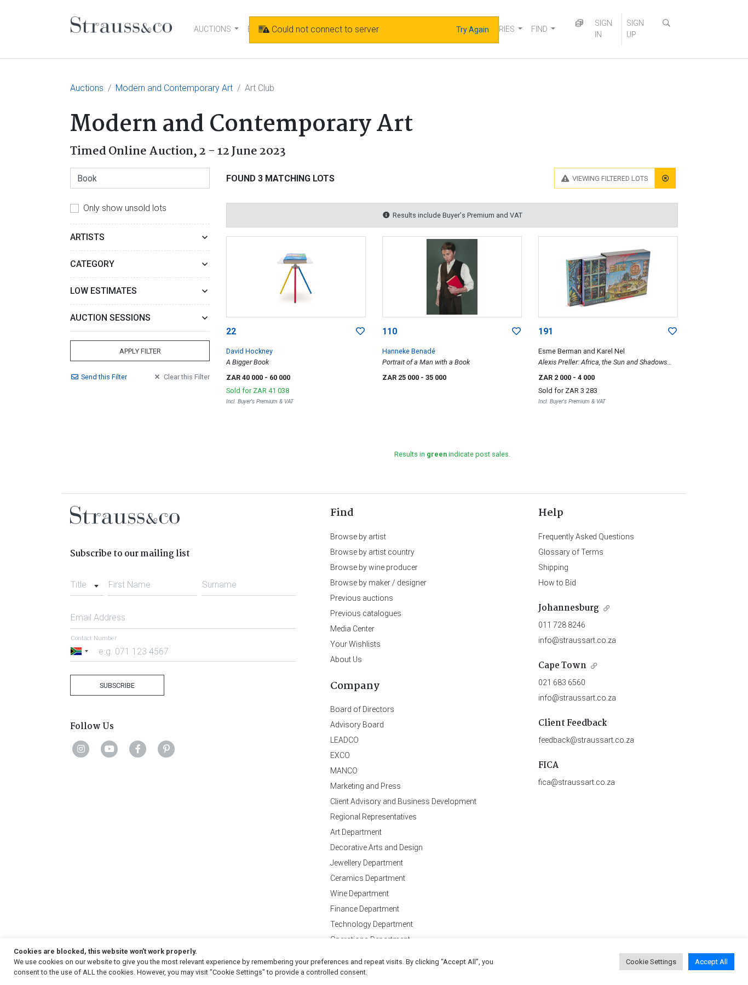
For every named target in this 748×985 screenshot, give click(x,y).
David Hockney (249, 351)
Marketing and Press (365, 786)
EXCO (340, 755)
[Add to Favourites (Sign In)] (360, 331)
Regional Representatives (373, 816)
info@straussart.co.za (577, 640)
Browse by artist (358, 536)
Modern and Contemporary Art (174, 88)
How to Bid (557, 582)
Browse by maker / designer (378, 582)
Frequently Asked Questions (586, 536)
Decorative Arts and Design (376, 847)
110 (389, 331)
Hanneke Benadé (408, 351)
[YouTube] (109, 749)
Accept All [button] (711, 962)
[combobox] (86, 581)
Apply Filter (140, 351)
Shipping (553, 567)
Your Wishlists (355, 644)
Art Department (356, 832)
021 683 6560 (561, 682)
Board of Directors (362, 709)
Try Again (472, 29)
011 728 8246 (561, 624)
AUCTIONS (212, 29)
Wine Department (359, 893)
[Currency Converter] (579, 23)
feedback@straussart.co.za (586, 740)
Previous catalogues (365, 613)
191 (545, 331)
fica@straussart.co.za (576, 782)
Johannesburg (568, 608)
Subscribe (117, 685)
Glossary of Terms (570, 552)
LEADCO (344, 740)
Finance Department (364, 908)
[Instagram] (81, 749)
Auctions (86, 88)
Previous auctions (361, 598)
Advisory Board (357, 724)
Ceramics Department (367, 878)
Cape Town (562, 666)
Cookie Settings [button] (651, 962)
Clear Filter (187, 377)
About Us (346, 659)
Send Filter (104, 377)
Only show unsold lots (124, 208)
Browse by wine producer (374, 567)
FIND (539, 29)
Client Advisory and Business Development (403, 801)
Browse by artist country (372, 552)
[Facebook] (138, 749)
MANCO (344, 770)
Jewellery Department (366, 862)
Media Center (352, 628)
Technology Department (371, 924)
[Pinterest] (166, 749)
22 (231, 331)
